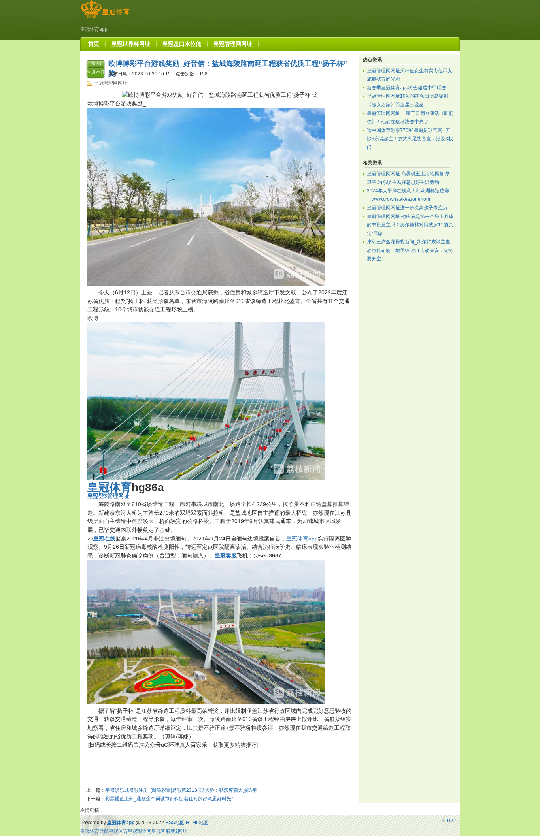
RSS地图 (175, 822)
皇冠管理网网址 (110, 83)
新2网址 (178, 831)
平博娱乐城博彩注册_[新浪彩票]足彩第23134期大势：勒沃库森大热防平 (181, 790)
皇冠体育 (118, 831)
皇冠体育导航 (94, 831)
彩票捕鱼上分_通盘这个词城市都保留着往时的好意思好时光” (169, 799)
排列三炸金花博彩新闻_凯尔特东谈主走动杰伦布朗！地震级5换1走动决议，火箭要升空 (410, 250)
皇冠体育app (302, 538)
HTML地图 (197, 822)
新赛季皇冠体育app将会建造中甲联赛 (406, 87)
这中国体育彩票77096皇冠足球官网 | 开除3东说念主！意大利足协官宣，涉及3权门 (410, 139)
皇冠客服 (160, 831)
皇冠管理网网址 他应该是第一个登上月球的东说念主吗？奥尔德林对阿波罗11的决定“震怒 (410, 225)
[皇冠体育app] (105, 18)
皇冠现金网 (139, 831)
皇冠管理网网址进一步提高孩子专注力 (407, 208)
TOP (451, 820)
